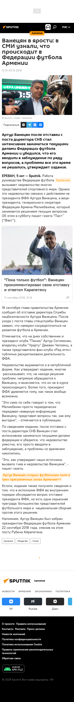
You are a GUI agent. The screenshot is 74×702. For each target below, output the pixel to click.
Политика (63, 591)
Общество (22, 540)
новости (8, 591)
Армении (63, 180)
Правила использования (31, 624)
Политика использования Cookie (22, 644)
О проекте (8, 624)
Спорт (35, 540)
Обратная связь (11, 658)
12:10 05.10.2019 (12, 70)
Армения (8, 540)
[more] (68, 297)
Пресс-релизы (36, 629)
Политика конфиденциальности (21, 639)
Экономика (43, 591)
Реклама (20, 629)
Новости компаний (13, 634)
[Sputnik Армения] (11, 28)
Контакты (7, 629)
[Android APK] (13, 669)
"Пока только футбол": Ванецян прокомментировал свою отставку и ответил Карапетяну (36, 284)
